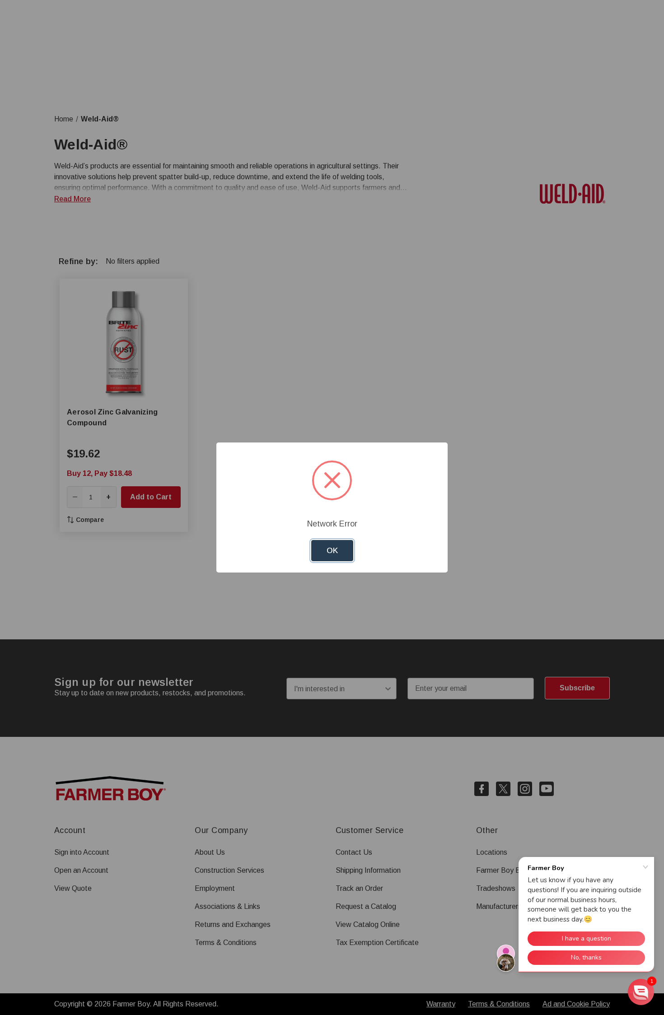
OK (332, 550)
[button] (641, 992)
